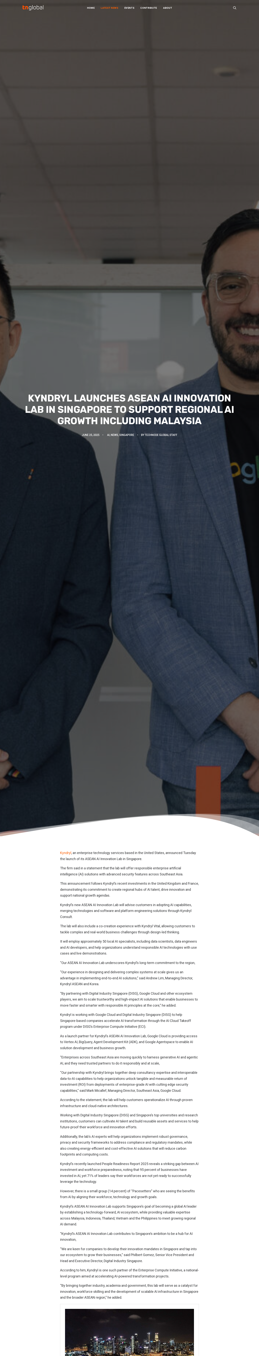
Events (129, 7)
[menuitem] (90, 8)
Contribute (148, 7)
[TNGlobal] (33, 7)
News (114, 434)
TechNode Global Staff (161, 434)
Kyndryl (65, 853)
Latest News (109, 7)
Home (91, 7)
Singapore (126, 434)
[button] (234, 8)
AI (108, 434)
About (167, 7)
